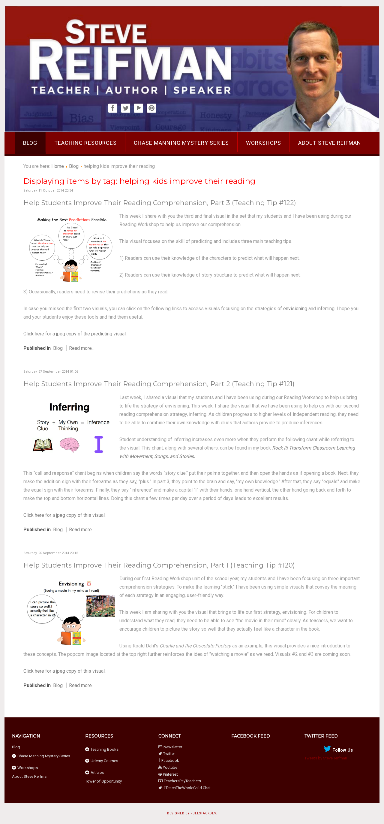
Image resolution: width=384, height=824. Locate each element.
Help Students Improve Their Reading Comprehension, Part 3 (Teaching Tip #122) (159, 203)
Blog (30, 143)
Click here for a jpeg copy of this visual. (64, 515)
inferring (325, 308)
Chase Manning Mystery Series (181, 143)
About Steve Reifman (329, 143)
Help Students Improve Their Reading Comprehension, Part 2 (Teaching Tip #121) (159, 384)
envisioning (295, 308)
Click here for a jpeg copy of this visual (64, 671)
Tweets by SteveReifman (325, 758)
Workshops (263, 143)
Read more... (81, 348)
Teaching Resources (85, 143)
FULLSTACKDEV (203, 813)
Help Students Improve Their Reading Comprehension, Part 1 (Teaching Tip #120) (159, 565)
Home (57, 166)
